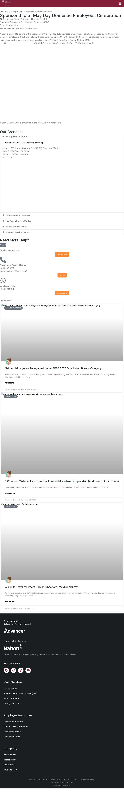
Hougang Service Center (17, 232)
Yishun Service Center (16, 226)
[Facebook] (6, 670)
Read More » (10, 383)
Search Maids (10, 759)
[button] (62, 136)
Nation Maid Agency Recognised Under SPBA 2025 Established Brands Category (53, 368)
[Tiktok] (20, 670)
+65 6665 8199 (12, 142)
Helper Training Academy (16, 726)
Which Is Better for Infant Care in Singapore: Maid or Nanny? (41, 587)
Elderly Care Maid (12, 703)
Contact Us (9, 764)
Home (2, 12)
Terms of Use (66, 785)
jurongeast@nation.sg (33, 142)
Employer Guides (12, 736)
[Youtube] (28, 670)
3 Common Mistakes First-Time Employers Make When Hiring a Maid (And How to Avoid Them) (62, 481)
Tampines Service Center (17, 215)
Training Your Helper (13, 721)
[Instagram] (13, 670)
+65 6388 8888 (12, 663)
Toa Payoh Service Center (18, 221)
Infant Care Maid (11, 698)
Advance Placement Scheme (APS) (20, 693)
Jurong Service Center (16, 136)
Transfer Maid (10, 688)
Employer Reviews (12, 731)
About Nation (10, 754)
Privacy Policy (10, 769)
